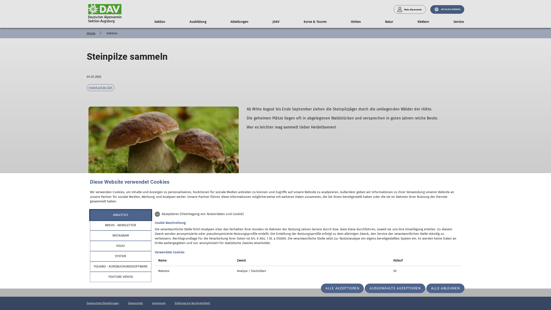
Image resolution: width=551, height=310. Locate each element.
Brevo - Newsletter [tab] (120, 225)
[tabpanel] (308, 243)
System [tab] (120, 256)
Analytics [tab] (120, 215)
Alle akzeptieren (342, 288)
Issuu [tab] (120, 246)
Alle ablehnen (445, 288)
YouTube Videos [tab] (120, 277)
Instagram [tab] (120, 235)
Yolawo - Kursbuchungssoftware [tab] (121, 266)
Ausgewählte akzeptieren (395, 288)
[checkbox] (308, 214)
